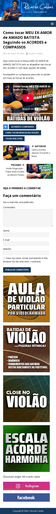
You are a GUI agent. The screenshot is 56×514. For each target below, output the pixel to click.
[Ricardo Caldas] (28, 18)
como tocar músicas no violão (22, 132)
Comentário (9, 207)
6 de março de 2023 (15, 53)
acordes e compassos (22, 126)
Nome (6, 230)
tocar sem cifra (13, 138)
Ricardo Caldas (36, 53)
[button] (51, 23)
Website (7, 248)
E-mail (6, 239)
